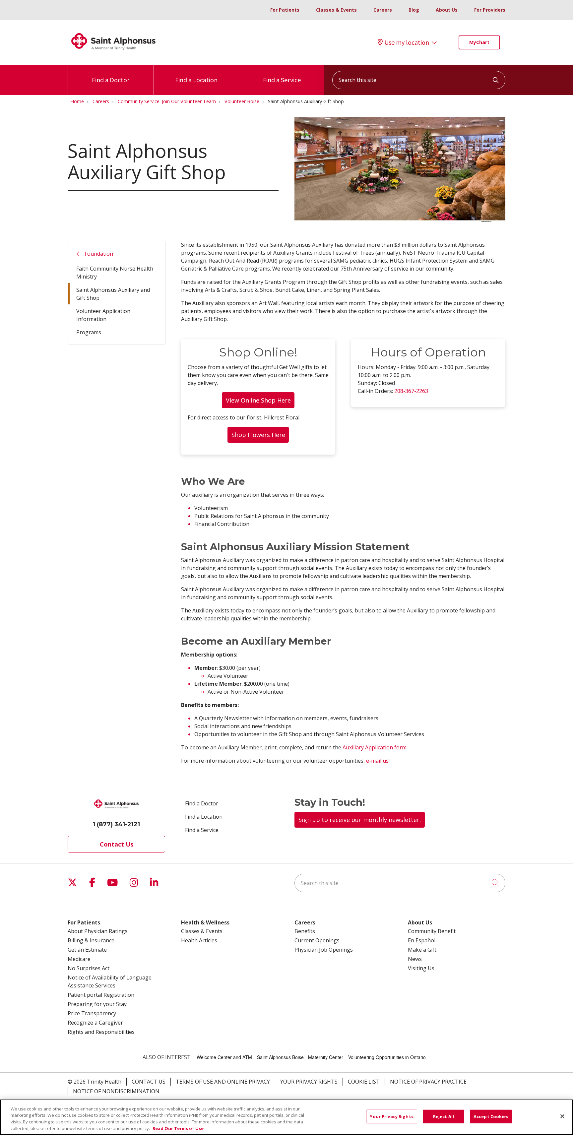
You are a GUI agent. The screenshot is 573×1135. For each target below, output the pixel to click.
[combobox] (418, 80)
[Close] (562, 1116)
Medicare (79, 959)
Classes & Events (336, 10)
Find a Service (282, 80)
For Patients (284, 10)
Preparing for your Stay (97, 1004)
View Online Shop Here (258, 400)
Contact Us (116, 844)
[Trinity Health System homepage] (113, 52)
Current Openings (317, 940)
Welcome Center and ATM (224, 1057)
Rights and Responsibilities (101, 1032)
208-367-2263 (411, 391)
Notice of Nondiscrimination (116, 1091)
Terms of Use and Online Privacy (223, 1081)
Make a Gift (422, 949)
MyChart (479, 42)
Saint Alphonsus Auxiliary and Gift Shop (113, 293)
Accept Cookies (491, 1116)
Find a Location (196, 80)
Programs (88, 332)
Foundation (99, 253)
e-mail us (377, 760)
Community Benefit (432, 931)
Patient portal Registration (101, 994)
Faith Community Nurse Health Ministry (114, 272)
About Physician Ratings (98, 931)
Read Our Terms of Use (178, 1128)
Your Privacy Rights (309, 1081)
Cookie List (364, 1081)
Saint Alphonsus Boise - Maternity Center (300, 1057)
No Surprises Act (88, 968)
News (415, 959)
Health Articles (199, 940)
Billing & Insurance (91, 940)
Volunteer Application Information (103, 315)
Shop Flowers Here (258, 435)
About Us (447, 10)
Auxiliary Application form (375, 747)
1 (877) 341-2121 (116, 824)
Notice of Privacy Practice (428, 1081)
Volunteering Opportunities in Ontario (387, 1057)
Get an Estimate (87, 949)
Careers (382, 10)
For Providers (489, 10)
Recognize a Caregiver (95, 1022)
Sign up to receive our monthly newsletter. (359, 820)
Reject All (443, 1116)
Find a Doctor (110, 80)
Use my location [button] (406, 42)
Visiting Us (421, 968)
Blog (414, 10)
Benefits (304, 931)
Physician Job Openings (323, 949)
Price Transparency (92, 1013)
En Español (421, 940)
